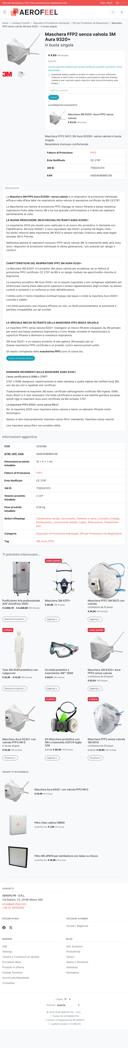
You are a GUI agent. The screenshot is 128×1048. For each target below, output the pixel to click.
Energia (114, 518)
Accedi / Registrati (77, 925)
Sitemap (7, 951)
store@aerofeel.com (14, 904)
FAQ (4, 946)
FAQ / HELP (106, 3)
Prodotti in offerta (13, 967)
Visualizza (9, 758)
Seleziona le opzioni (13, 619)
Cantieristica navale (47, 518)
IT (124, 3)
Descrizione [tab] (12, 187)
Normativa (72, 972)
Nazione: (51, 1005)
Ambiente (72, 967)
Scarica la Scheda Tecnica (20, 358)
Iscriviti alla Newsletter (15, 977)
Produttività (73, 951)
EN (117, 3)
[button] (5, 12)
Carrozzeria (68, 518)
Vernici (70, 956)
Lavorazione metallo (66, 522)
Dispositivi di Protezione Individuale (51, 23)
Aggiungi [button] (51, 619)
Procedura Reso (11, 962)
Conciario (103, 518)
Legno (82, 522)
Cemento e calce (86, 518)
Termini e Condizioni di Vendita (20, 956)
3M (38, 541)
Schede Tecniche (12, 972)
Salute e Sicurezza (77, 962)
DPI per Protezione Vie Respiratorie (90, 23)
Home (5, 23)
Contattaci (8, 983)
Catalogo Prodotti (21, 23)
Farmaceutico (44, 522)
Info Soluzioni (74, 946)
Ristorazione (95, 522)
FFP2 (93, 152)
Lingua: (59, 999)
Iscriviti (53, 97)
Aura (44, 541)
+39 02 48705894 (13, 907)
